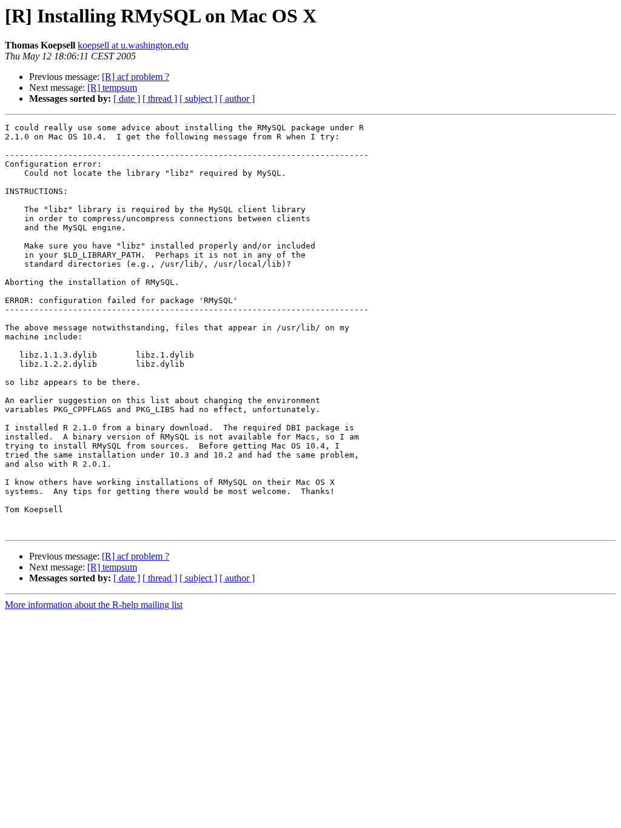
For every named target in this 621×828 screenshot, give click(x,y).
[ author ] (237, 98)
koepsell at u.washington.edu (133, 45)
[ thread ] (160, 98)
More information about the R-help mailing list (94, 604)
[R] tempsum (112, 87)
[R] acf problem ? (135, 77)
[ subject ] (198, 98)
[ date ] (126, 98)
